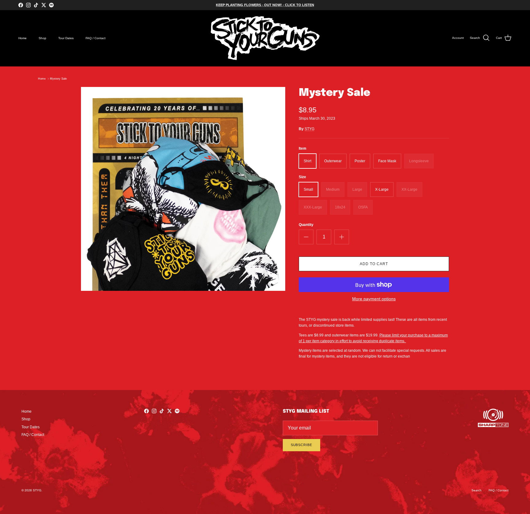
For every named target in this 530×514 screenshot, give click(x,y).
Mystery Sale (58, 78)
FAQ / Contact (96, 38)
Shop (42, 38)
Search (476, 490)
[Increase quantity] (341, 237)
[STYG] (265, 38)
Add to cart (374, 264)
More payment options (374, 298)
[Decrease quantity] (306, 237)
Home (22, 38)
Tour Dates (66, 38)
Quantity (306, 225)
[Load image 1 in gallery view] (183, 189)
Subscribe (301, 445)
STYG (309, 129)
